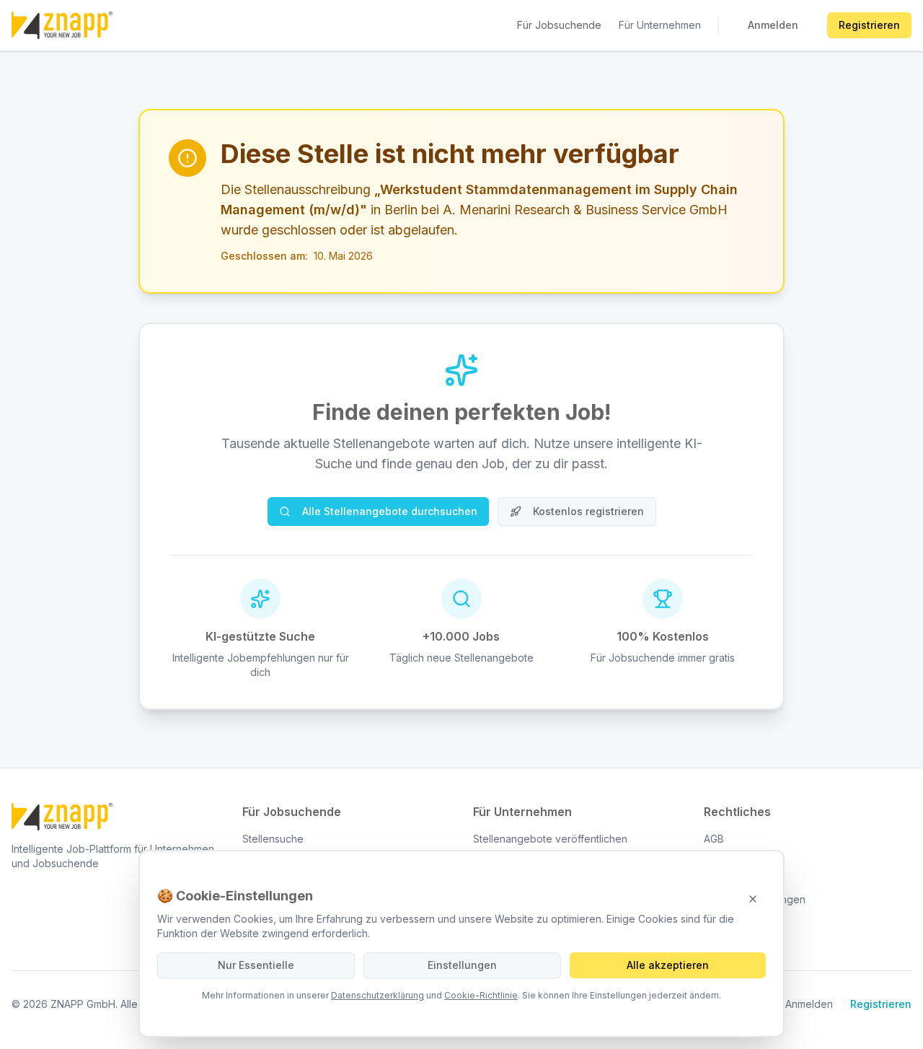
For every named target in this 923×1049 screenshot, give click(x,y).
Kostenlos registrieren (588, 511)
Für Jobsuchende (559, 25)
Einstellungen (462, 965)
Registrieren (869, 25)
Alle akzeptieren (668, 965)
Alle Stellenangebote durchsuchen (389, 511)
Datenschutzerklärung (377, 995)
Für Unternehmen (660, 25)
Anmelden (773, 25)
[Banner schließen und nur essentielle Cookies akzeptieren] (753, 899)
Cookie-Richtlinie (481, 995)
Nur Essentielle (256, 965)
